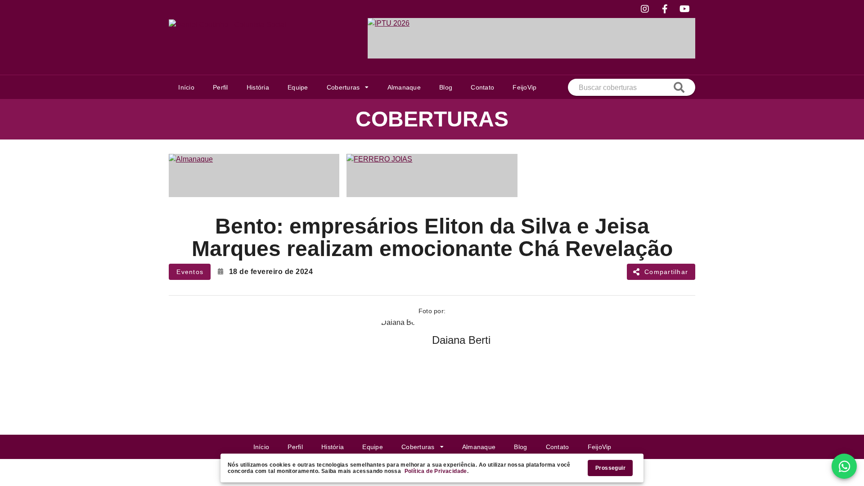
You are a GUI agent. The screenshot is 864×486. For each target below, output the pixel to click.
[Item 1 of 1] (531, 38)
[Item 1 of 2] (432, 175)
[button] (347, 87)
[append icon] (679, 87)
